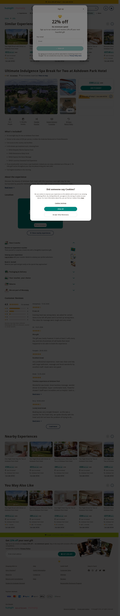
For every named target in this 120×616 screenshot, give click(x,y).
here (82, 198)
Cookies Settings (60, 203)
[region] (60, 203)
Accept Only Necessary (61, 215)
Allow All (61, 209)
